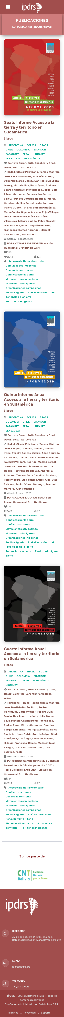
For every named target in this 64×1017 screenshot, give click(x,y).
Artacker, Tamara (15, 475)
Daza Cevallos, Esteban (41, 475)
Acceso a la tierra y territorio (26, 261)
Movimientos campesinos (22, 279)
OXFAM (19, 243)
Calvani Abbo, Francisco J (19, 234)
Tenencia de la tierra (18, 297)
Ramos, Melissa (37, 743)
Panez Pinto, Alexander (44, 457)
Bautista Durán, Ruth (21, 163)
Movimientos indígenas (20, 283)
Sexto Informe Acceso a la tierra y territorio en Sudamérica (29, 127)
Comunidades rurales (19, 270)
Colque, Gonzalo (21, 448)
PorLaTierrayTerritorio (41, 292)
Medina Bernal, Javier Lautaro (34, 203)
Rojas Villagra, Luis (15, 479)
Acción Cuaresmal (15, 502)
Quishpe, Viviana (42, 738)
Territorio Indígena (46, 551)
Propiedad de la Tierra (19, 546)
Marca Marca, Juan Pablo (31, 181)
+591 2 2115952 (21, 987)
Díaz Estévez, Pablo (16, 225)
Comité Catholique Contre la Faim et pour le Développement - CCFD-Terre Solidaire (31, 765)
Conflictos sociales (18, 524)
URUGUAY (39, 154)
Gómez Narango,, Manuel (34, 230)
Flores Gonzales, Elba (24, 176)
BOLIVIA (31, 145)
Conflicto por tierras (18, 792)
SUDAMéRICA (31, 158)
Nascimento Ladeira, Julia (29, 716)
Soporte (46, 1012)
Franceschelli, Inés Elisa (25, 216)
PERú (25, 154)
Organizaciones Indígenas (22, 538)
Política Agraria (15, 292)
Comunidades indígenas (21, 265)
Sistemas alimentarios (20, 823)
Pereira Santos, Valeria (26, 453)
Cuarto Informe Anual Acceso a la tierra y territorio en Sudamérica (31, 653)
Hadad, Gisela (15, 172)
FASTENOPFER (34, 243)
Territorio (12, 828)
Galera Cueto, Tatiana (18, 207)
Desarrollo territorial (18, 796)
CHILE (9, 149)
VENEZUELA (13, 158)
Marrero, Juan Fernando (19, 488)
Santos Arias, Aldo (39, 479)
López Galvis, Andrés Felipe (32, 734)
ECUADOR (39, 149)
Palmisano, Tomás (36, 172)
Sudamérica (44, 823)
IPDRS (10, 243)
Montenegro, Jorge (38, 189)
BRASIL (44, 145)
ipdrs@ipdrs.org (21, 966)
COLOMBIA (23, 149)
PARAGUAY (12, 154)
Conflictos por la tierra (20, 274)
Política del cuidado (40, 814)
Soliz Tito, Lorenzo (24, 167)
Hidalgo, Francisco (15, 743)
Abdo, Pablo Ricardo (42, 221)
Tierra (9, 555)
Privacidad (30, 1012)
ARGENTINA (16, 145)
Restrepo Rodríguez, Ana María (33, 471)
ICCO (28, 497)
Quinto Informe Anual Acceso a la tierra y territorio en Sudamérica (31, 399)
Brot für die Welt (29, 247)
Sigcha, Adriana (31, 212)
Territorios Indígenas (19, 301)
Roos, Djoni (37, 185)
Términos (12, 1012)
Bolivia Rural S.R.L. (49, 1004)
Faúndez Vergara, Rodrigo (28, 198)
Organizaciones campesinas (23, 288)
